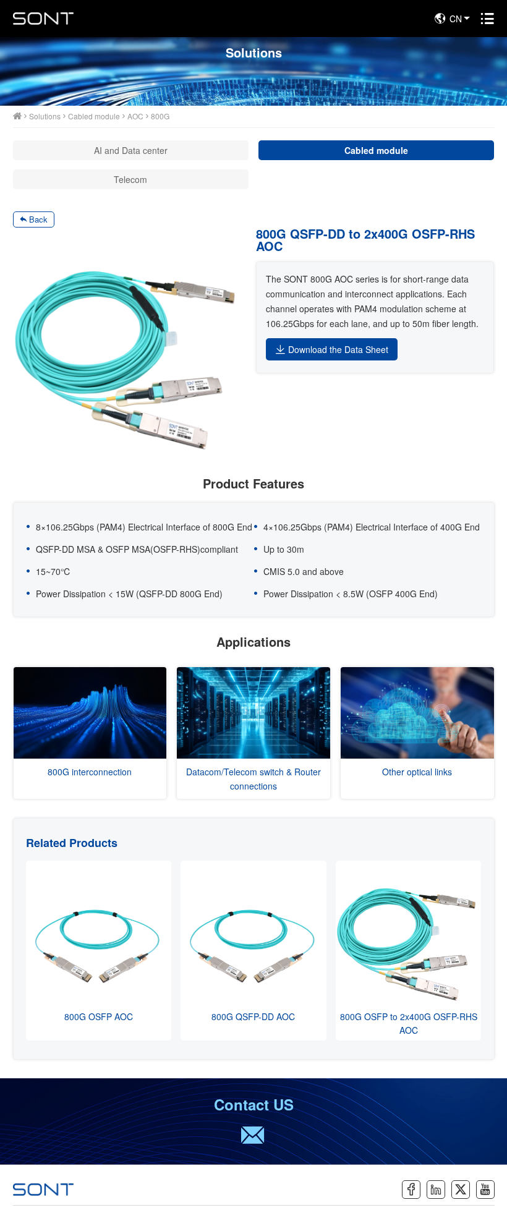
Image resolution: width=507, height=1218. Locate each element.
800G (160, 116)
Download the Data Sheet (338, 349)
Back (38, 219)
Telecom (130, 179)
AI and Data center (131, 150)
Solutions (45, 116)
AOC (135, 116)
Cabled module (94, 116)
